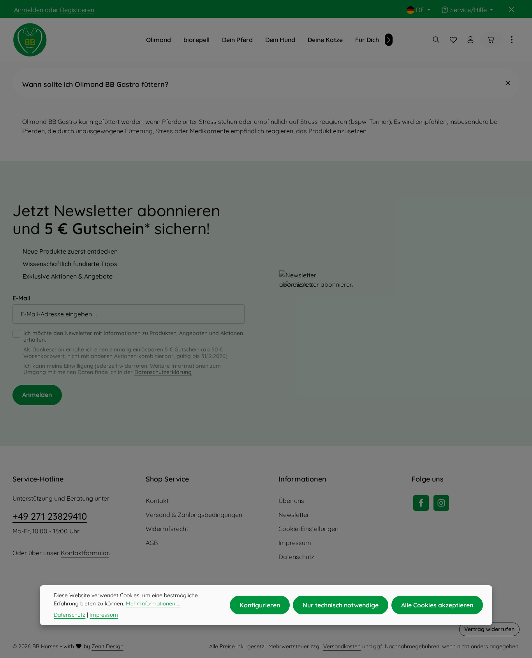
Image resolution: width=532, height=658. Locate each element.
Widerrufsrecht (167, 529)
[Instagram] (441, 503)
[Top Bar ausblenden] (512, 10)
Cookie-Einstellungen (308, 529)
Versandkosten (342, 646)
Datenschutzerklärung (163, 372)
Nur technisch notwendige (341, 605)
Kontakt (157, 501)
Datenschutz (296, 557)
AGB (152, 543)
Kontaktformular (85, 553)
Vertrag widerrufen (489, 629)
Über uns (291, 501)
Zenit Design (107, 646)
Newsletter (293, 515)
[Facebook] (421, 503)
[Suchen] (436, 40)
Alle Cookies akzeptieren (437, 605)
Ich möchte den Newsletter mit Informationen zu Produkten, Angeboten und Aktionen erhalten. (133, 336)
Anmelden (28, 10)
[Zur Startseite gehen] (30, 39)
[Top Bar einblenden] (512, 40)
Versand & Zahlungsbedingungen (194, 515)
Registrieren (77, 10)
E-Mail (21, 298)
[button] (266, 83)
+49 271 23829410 (49, 516)
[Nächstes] (389, 40)
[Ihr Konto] (470, 40)
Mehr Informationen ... (153, 603)
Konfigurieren (260, 605)
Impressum (294, 543)
